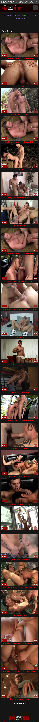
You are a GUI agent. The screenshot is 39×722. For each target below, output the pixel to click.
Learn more (30, 2)
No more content (19, 703)
